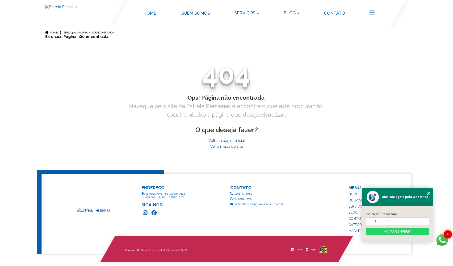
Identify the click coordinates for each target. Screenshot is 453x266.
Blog (290, 12)
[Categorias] (372, 13)
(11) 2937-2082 (242, 193)
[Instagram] (145, 212)
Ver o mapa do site (226, 146)
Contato (334, 13)
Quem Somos (195, 13)
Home (149, 13)
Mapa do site (359, 231)
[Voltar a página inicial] (74, 7)
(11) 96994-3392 (242, 199)
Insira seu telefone (381, 214)
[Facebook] (154, 212)
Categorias (358, 225)
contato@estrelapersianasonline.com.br (258, 204)
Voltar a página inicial (226, 140)
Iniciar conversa (397, 231)
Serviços (245, 12)
